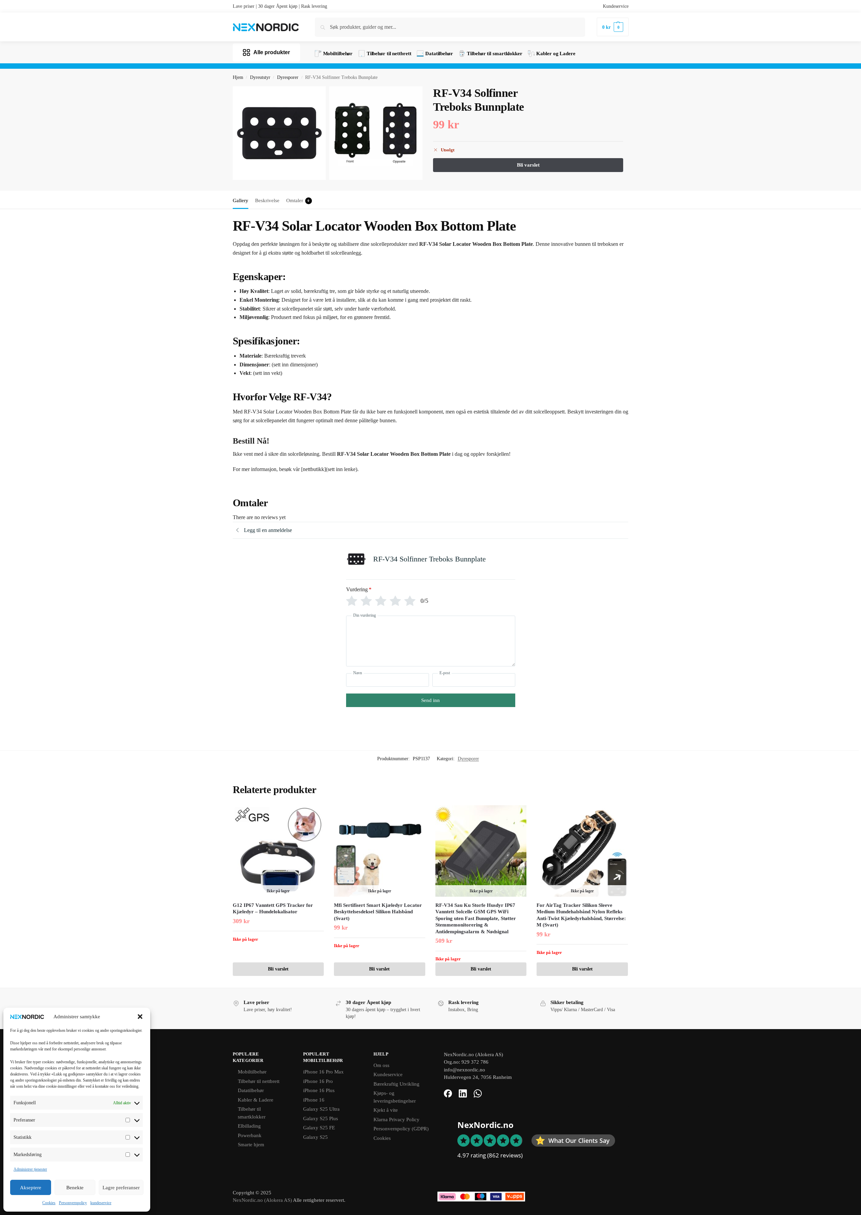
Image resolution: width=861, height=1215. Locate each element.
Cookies (48, 1202)
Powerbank (250, 1135)
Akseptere (30, 1187)
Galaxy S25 (315, 1137)
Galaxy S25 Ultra (321, 1109)
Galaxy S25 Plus (320, 1118)
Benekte (75, 1187)
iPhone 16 (313, 1100)
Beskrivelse (267, 200)
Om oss (381, 1065)
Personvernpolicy (73, 1202)
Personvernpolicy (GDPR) (401, 1128)
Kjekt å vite (385, 1110)
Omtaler (298, 200)
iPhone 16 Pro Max (323, 1071)
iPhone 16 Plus (319, 1090)
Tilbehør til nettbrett (258, 1081)
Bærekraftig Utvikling (396, 1084)
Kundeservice (616, 6)
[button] (140, 1016)
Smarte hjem (251, 1144)
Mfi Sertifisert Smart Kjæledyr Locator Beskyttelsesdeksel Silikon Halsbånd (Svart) (378, 911)
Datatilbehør (251, 1090)
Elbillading (249, 1126)
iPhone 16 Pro (318, 1081)
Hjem (238, 77)
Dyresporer (287, 77)
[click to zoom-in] (279, 133)
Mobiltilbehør (252, 1071)
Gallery (240, 200)
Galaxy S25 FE (319, 1127)
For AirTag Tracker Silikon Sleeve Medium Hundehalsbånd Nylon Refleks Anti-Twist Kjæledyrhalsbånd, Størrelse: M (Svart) (581, 915)
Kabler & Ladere (255, 1100)
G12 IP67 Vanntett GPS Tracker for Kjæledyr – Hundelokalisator (273, 908)
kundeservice (100, 1202)
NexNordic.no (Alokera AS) (262, 1200)
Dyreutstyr (260, 77)
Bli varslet (278, 969)
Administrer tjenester (30, 1169)
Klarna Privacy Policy (396, 1119)
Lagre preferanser (121, 1187)
